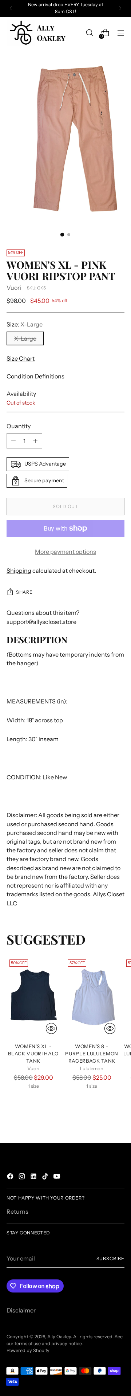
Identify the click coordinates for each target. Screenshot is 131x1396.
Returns (17, 1211)
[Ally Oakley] (37, 33)
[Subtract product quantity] (13, 441)
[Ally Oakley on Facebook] (11, 1177)
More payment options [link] (65, 551)
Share (24, 592)
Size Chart (21, 358)
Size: (25, 324)
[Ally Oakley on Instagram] (22, 1177)
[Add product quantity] (35, 441)
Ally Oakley (59, 1336)
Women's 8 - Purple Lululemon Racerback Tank (91, 1053)
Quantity (19, 426)
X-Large (25, 338)
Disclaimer (21, 1310)
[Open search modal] (89, 32)
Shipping (19, 570)
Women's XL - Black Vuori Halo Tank (33, 1053)
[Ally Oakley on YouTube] (57, 1177)
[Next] (120, 8)
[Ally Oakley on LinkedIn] (34, 1177)
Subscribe (110, 1258)
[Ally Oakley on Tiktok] (45, 1177)
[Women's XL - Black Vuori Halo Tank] (33, 997)
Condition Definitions (35, 376)
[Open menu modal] (120, 32)
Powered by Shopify (28, 1350)
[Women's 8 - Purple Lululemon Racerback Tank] (91, 997)
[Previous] (11, 8)
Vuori (14, 287)
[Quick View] (51, 1028)
